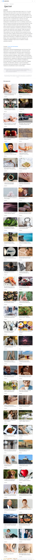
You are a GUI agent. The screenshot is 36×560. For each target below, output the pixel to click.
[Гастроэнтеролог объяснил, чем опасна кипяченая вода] (25, 224)
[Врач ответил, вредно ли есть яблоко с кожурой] (10, 135)
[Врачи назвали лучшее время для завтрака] (25, 328)
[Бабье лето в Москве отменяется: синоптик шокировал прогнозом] (10, 447)
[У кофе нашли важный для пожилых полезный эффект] (10, 180)
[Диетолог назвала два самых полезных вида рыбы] (25, 165)
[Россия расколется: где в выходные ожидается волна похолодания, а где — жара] (10, 239)
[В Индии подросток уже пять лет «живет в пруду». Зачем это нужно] (25, 417)
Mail (1, 559)
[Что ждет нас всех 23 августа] (25, 343)
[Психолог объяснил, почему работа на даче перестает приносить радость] (10, 387)
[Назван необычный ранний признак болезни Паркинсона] (25, 298)
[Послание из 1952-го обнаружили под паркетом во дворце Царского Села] (25, 135)
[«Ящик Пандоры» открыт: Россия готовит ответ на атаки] (25, 462)
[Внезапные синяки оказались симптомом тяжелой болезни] (25, 180)
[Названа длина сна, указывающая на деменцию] (25, 106)
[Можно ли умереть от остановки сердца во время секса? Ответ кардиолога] (10, 120)
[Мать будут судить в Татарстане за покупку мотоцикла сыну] (25, 120)
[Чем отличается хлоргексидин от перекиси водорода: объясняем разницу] (10, 491)
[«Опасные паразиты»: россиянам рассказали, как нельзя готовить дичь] (25, 209)
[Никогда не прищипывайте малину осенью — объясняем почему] (25, 313)
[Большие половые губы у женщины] (25, 432)
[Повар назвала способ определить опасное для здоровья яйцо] (25, 150)
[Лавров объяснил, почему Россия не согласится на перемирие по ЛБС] (10, 506)
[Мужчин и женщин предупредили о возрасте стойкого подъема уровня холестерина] (25, 536)
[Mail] (3, 1)
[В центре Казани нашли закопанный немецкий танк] (25, 269)
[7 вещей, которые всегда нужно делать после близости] (10, 343)
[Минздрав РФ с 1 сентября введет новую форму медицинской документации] (10, 313)
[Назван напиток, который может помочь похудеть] (10, 417)
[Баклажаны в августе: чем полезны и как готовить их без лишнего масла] (10, 432)
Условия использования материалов (22, 559)
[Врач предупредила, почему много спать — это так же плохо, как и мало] (10, 165)
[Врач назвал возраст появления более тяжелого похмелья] (10, 373)
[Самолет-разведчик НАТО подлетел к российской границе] (10, 254)
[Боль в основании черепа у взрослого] (10, 269)
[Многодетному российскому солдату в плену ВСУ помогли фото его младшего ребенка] (10, 106)
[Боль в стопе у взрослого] (10, 551)
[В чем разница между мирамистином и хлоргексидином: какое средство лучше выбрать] (10, 462)
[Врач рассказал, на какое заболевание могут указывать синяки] (10, 358)
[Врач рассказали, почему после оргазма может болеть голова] (25, 254)
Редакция (15, 559)
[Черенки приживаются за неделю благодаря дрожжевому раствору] (25, 491)
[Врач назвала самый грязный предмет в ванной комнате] (25, 402)
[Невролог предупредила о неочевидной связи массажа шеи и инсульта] (10, 402)
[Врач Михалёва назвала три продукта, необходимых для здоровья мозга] (10, 284)
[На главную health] (6, 1)
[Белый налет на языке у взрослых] (25, 506)
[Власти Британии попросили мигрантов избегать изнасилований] (25, 447)
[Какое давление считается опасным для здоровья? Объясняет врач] (10, 328)
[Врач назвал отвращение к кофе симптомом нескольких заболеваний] (25, 387)
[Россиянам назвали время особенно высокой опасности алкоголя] (25, 358)
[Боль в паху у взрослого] (10, 536)
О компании (4, 559)
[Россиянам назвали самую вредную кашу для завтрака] (25, 284)
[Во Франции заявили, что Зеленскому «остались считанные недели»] (10, 150)
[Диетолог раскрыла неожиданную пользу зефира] (10, 195)
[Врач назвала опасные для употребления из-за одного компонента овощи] (10, 224)
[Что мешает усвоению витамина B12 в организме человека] (10, 298)
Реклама (8, 559)
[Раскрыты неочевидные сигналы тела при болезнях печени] (10, 91)
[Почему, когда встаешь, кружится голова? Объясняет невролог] (10, 209)
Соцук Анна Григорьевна (13, 46)
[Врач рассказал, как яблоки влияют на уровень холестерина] (25, 91)
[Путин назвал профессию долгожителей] (25, 195)
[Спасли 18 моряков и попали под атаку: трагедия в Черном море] (10, 521)
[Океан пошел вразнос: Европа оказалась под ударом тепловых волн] (25, 239)
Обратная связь (30, 559)
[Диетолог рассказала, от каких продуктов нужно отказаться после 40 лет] (25, 521)
